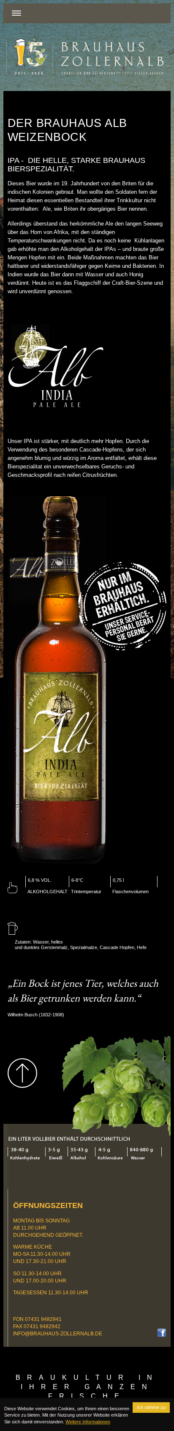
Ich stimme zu (151, 1407)
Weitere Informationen (87, 1421)
